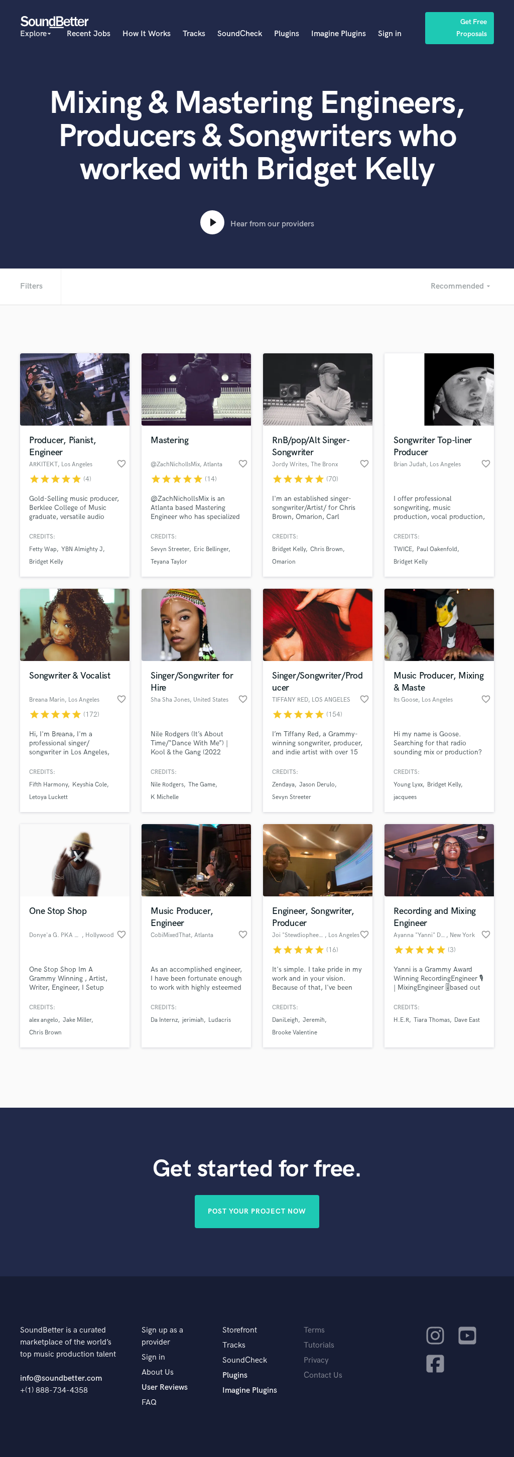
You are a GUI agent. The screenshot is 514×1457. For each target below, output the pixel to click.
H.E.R (401, 1020)
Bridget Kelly (46, 562)
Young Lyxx (408, 784)
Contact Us (323, 1375)
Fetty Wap (43, 549)
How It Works (146, 34)
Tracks (194, 34)
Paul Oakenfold (437, 549)
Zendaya (283, 784)
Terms (314, 1330)
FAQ (149, 1402)
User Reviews (165, 1387)
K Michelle (165, 797)
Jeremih (314, 1020)
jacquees (405, 797)
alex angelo (43, 1020)
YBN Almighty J (82, 549)
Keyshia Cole (89, 784)
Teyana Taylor (169, 562)
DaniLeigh (285, 1020)
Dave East (467, 1020)
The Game (201, 784)
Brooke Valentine (294, 1032)
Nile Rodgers (167, 784)
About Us (158, 1372)
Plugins (286, 34)
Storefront (239, 1330)
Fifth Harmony (48, 784)
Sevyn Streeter (170, 549)
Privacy (316, 1360)
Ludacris (219, 1020)
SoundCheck (239, 34)
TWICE (403, 549)
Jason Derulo (317, 784)
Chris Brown (326, 549)
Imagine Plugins (338, 34)
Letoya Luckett (48, 797)
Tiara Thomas (432, 1020)
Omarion (284, 562)
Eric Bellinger (211, 549)
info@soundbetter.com (61, 1378)
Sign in (390, 34)
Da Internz (164, 1020)
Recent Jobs (88, 34)
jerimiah (193, 1020)
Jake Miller (77, 1020)
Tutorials (319, 1345)
